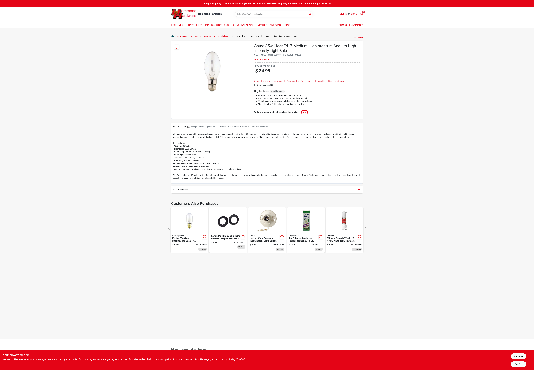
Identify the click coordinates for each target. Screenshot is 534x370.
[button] (267, 127)
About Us (343, 25)
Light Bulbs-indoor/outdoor (203, 36)
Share (360, 37)
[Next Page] (365, 228)
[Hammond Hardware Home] (183, 14)
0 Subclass (223, 36)
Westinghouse (261, 59)
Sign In (343, 14)
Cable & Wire (182, 36)
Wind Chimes (275, 25)
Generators (229, 25)
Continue (518, 356)
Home (173, 25)
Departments (355, 25)
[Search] (310, 14)
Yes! (304, 112)
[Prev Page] (169, 228)
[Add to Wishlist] (176, 47)
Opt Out (518, 364)
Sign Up (354, 14)
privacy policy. (164, 359)
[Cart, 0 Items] (361, 14)
